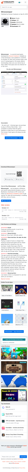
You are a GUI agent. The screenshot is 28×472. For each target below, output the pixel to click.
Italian (12, 461)
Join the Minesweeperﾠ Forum (14, 138)
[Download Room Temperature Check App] (14, 396)
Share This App (6, 200)
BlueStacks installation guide (15, 193)
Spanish (8, 461)
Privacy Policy (22, 467)
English (3, 461)
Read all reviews (5, 279)
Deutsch (19, 461)
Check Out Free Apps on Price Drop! (14, 339)
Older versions (5, 205)
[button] (20, 2)
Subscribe (23, 456)
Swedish (24, 461)
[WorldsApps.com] (8, 2)
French (15, 461)
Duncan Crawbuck (14, 56)
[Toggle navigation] (25, 2)
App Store (20, 179)
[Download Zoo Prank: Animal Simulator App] (14, 353)
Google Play (9, 179)
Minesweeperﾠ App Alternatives (14, 331)
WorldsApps (17, 463)
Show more (4, 134)
